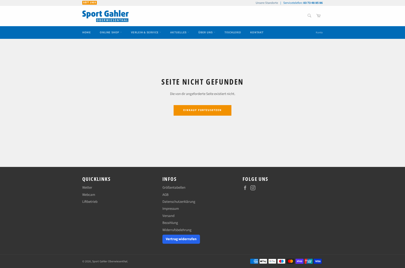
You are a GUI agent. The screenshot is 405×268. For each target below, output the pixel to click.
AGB (165, 194)
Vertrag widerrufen (181, 239)
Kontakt (257, 32)
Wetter (87, 187)
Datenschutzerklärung (178, 201)
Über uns (205, 32)
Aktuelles (178, 32)
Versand (168, 215)
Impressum (170, 208)
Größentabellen (173, 187)
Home (86, 32)
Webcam (88, 194)
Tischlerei (232, 32)
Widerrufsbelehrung (177, 230)
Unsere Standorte (267, 3)
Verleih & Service (145, 32)
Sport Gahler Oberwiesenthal (109, 261)
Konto (319, 32)
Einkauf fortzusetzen (202, 110)
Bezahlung (170, 222)
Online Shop (110, 32)
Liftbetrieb (89, 201)
